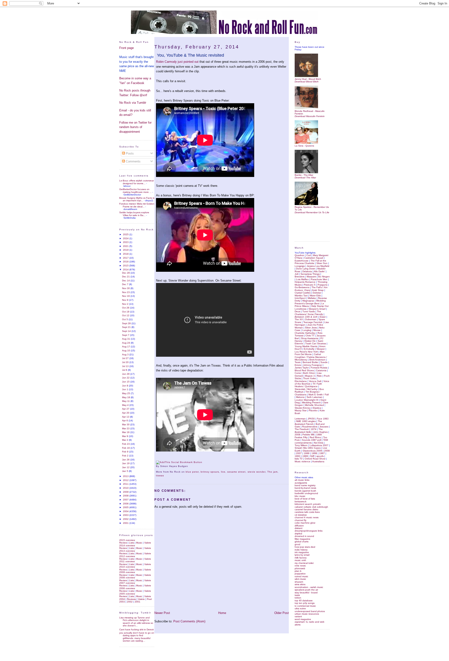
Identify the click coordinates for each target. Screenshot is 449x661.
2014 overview (127, 545)
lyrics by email (302, 555)
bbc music (300, 496)
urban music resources (307, 614)
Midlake (312, 298)
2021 (126, 246)
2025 (126, 234)
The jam (272, 471)
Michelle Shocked (314, 405)
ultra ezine (300, 608)
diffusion (299, 525)
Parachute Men (319, 279)
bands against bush (305, 490)
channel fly (300, 520)
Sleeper (320, 349)
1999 (306, 453)
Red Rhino (315, 437)
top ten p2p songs (305, 603)
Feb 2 (125, 455)
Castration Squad (313, 258)
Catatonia (321, 370)
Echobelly (309, 349)
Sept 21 (126, 327)
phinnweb (300, 568)
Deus (297, 311)
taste (297, 595)
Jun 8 (125, 385)
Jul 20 (125, 362)
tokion (298, 597)
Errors (298, 365)
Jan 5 (125, 471)
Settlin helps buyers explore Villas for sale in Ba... (134, 213)
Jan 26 (126, 459)
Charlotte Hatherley (305, 333)
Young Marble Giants (306, 346)
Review (123, 542)
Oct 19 (126, 311)
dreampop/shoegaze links (308, 530)
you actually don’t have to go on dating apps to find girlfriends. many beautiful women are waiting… (136, 637)
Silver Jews (311, 327)
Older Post (281, 613)
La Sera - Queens (304, 145)
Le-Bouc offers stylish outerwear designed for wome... (136, 181)
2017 (126, 258)
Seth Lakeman (314, 397)
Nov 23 (126, 292)
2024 (126, 238)
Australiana (318, 461)
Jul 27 (125, 358)
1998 (314, 453)
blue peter (192, 471)
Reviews (131, 599)
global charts (301, 541)
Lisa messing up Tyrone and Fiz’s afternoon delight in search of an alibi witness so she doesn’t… (136, 621)
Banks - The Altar (304, 175)
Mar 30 (126, 424)
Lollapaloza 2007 (319, 445)
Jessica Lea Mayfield (318, 266)
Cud (308, 255)
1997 (322, 453)
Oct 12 (126, 315)
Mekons (300, 397)
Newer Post (162, 613)
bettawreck (300, 501)
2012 (126, 480)
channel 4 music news (307, 517)
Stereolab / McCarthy (306, 389)
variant (298, 616)
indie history (301, 549)
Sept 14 (126, 331)
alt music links (302, 480)
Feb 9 (125, 451)
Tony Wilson (301, 445)
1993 (297, 456)
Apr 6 (125, 420)
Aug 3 (125, 354)
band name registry (305, 485)
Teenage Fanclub (312, 322)
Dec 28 (126, 273)
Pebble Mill (308, 434)
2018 (126, 254)
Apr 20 (126, 412)
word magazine (303, 619)
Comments (133, 161)
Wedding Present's (310, 302)
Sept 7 (126, 335)
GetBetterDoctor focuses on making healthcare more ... (135, 190)
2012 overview (127, 556)
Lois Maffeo (302, 279)
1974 (313, 429)
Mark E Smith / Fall (318, 394)
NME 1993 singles (306, 421)
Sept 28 (126, 323)
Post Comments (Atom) (189, 621)
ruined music (301, 576)
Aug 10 (126, 350)
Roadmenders (309, 426)
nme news (300, 565)
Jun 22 (126, 377)
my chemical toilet (304, 563)
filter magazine (302, 539)
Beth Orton (309, 373)
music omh (300, 560)
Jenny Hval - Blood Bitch (308, 79)
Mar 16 (126, 432)
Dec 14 (126, 280)
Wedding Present (311, 402)
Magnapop (308, 300)
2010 (126, 488)
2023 (126, 242)
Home (222, 613)
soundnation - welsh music (309, 587)
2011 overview (127, 561)
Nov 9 (125, 300)
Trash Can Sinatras (315, 343)
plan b (298, 571)
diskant (298, 528)
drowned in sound (304, 536)
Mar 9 (125, 436)
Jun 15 (126, 381)
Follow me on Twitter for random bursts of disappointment (135, 127)
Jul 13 (125, 366)
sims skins (300, 584)
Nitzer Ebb (315, 295)
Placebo (313, 410)
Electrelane (301, 381)
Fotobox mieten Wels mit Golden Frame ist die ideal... (136, 205)
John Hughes (320, 432)
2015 (126, 265)
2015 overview (127, 540)
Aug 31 (126, 339)
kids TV (299, 458)
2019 (126, 250)
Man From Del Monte (310, 353)
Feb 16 (126, 448)
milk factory (301, 557)
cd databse (301, 515)
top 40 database (304, 600)
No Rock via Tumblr (132, 102)
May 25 (126, 393)
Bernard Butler (310, 362)
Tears (298, 362)
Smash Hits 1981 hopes (308, 448)
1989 (305, 456)
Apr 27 (126, 409)
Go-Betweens (302, 287)
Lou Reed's (306, 351)
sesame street (236, 471)
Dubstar (317, 292)
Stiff (312, 456)
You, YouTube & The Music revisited (190, 55)
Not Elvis (318, 442)
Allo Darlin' (319, 271)
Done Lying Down (305, 268)
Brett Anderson (317, 359)
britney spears (210, 471)
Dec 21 (126, 276)
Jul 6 (125, 370)
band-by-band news (305, 488)
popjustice (300, 573)
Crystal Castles (303, 292)
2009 (126, 492)
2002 (126, 519)
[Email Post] (189, 466)
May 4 (125, 405)
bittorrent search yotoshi (308, 504)
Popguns (322, 284)
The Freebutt (302, 429)
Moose (317, 330)
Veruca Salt (315, 381)
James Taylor (302, 367)
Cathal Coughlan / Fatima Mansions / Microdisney (311, 357)
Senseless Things (310, 274)
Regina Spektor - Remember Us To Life (312, 208)
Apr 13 (126, 416)
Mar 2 (125, 440)
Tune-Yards (308, 311)
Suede (324, 362)
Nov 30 (126, 288)
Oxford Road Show (315, 458)
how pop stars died (305, 547)
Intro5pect (300, 298)
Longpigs (300, 266)
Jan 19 (126, 463)
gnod (297, 544)
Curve (298, 373)
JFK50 (311, 418)
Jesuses (323, 426)
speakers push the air (306, 589)
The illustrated (308, 422)
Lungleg (306, 330)
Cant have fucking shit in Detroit (136, 629)
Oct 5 (125, 319)
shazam (299, 581)
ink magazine (302, 552)
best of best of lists (305, 498)
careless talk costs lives (307, 512)
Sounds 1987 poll (311, 440)
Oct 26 (126, 307)
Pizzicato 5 (309, 284)
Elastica (317, 408)
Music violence (302, 461)
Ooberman (310, 319)
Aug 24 (126, 343)
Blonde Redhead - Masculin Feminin (310, 112)
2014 (126, 269)
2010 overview (127, 567)
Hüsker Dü (309, 341)
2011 (126, 484)
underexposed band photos (310, 611)
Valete (147, 542)
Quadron (299, 255)
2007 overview (127, 583)
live (223, 471)
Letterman (300, 418)
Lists (131, 542)
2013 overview (127, 551)
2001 (126, 523)
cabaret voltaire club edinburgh (311, 507)
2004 (126, 511)
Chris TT (309, 335)
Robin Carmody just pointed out (177, 61)
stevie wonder (256, 471)
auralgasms (301, 482)
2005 (126, 507)
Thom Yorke (309, 378)
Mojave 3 (310, 376)
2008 (126, 495)
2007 (126, 499)
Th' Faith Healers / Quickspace (308, 385)
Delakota (307, 271)
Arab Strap (318, 290)
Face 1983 (323, 418)
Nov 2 (125, 304)
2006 (126, 503)
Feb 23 (126, 444)
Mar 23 (126, 428)
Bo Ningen (324, 276)
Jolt (296, 274)
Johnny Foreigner (312, 365)
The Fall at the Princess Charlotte (310, 261)
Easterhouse (301, 260)
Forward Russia (319, 367)
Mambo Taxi (301, 295)
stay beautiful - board (306, 592)
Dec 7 (125, 284)
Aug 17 (126, 346)
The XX (299, 319)
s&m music (300, 579)
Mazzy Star (301, 410)
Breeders (299, 276)
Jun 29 (126, 374)
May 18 (126, 397)
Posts (129, 153)
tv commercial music (305, 606)
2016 (126, 261)
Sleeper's (317, 309)
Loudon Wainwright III (306, 400)
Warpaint (311, 276)
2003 (126, 515)
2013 (126, 476)
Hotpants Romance (305, 282)
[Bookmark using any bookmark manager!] (179, 462)
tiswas (160, 475)
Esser (323, 317)
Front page (126, 48)
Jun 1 (125, 389)
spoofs (320, 456)
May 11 (126, 401)
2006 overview (127, 588)
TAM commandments (311, 441)
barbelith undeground (306, 493)
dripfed (298, 533)
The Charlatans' (309, 312)
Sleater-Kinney (303, 408)
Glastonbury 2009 (312, 450)
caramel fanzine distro (306, 509)
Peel (149, 599)
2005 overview (127, 593)
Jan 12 (126, 467)
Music (139, 542)
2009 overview (127, 572)
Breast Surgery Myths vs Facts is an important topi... (136, 199)
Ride (319, 376)
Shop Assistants (309, 338)
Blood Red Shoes (304, 370)
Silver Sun (321, 263)
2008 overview (127, 577)
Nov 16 (126, 296)
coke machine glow (305, 522)
